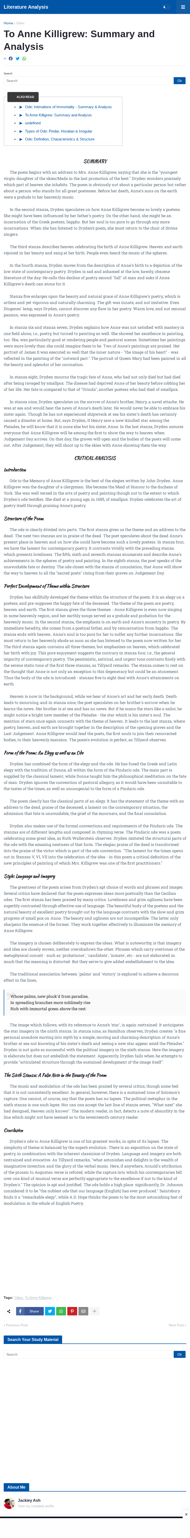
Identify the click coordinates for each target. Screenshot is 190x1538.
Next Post (176, 1325)
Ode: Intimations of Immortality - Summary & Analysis (68, 107)
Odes (20, 23)
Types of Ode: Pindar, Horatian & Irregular (58, 131)
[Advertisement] (95, 1253)
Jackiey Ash (29, 1500)
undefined (33, 123)
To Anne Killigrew (38, 1298)
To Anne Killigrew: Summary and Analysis (58, 115)
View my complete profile (36, 1506)
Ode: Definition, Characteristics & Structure (60, 139)
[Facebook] (11, 59)
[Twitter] (18, 59)
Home (8, 23)
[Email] (83, 1311)
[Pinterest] (72, 1311)
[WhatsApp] (24, 59)
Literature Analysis (26, 7)
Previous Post (17, 1325)
